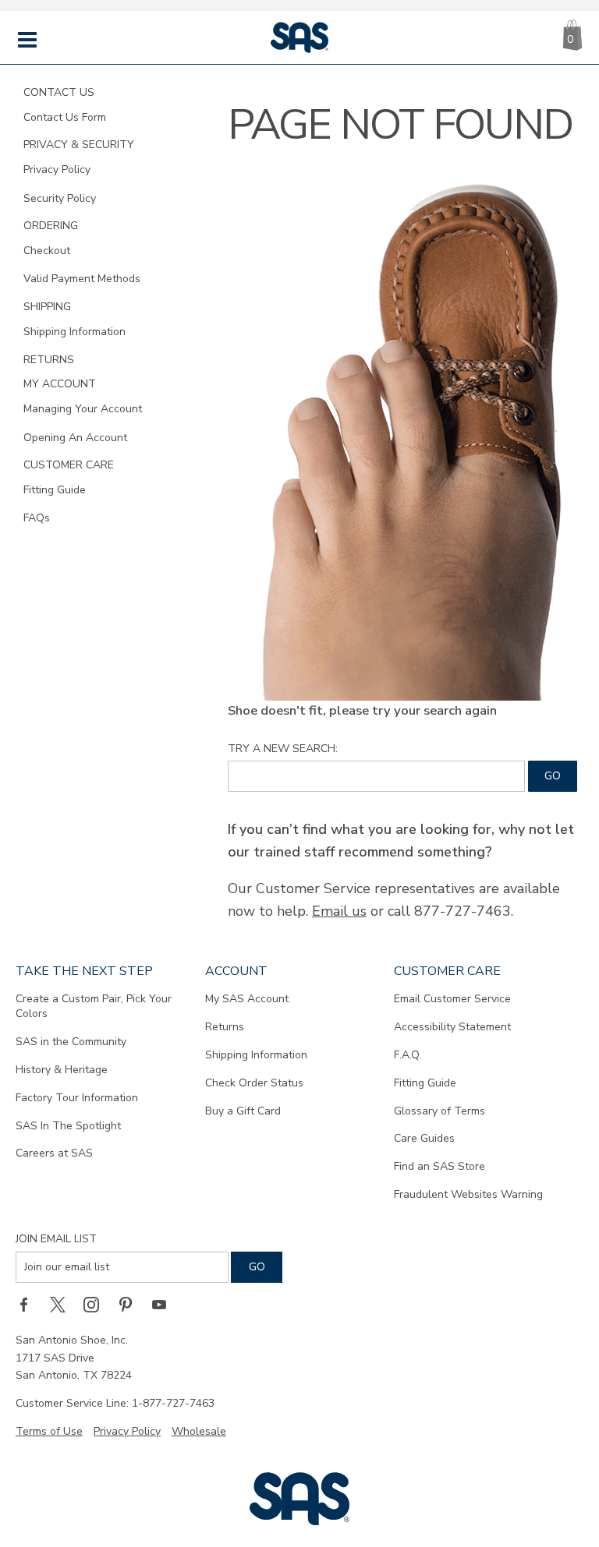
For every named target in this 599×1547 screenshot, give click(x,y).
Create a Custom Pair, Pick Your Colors (94, 1006)
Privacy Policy (56, 169)
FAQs (36, 517)
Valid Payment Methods (81, 278)
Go (552, 775)
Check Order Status (254, 1082)
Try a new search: (283, 748)
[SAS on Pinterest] (131, 1305)
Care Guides (424, 1138)
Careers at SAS (54, 1153)
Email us (339, 911)
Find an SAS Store (439, 1166)
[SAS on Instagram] (96, 1305)
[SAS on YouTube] (164, 1305)
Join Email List (56, 1238)
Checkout (46, 250)
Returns (224, 1026)
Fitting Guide (54, 489)
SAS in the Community (71, 1041)
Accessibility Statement (452, 1026)
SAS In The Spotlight (68, 1125)
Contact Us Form (64, 117)
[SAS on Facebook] (29, 1305)
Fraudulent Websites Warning (468, 1194)
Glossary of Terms (439, 1111)
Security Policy (59, 198)
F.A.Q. (407, 1054)
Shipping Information (74, 331)
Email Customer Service (452, 998)
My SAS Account (247, 998)
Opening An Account (75, 437)
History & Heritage (62, 1069)
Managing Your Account (82, 408)
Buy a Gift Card (243, 1111)
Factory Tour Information (77, 1097)
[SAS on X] (63, 1305)
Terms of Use (49, 1431)
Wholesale (199, 1431)
